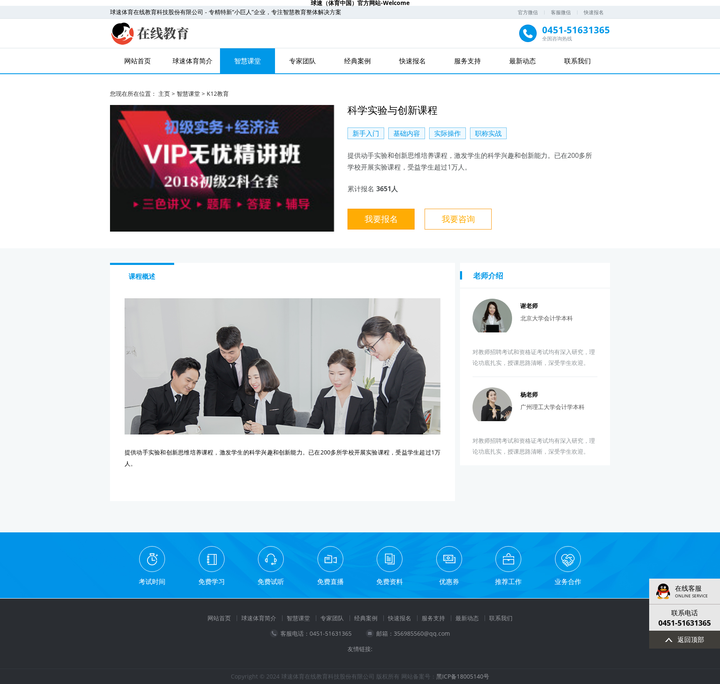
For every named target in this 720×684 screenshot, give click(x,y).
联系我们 (577, 60)
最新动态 (522, 60)
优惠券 (449, 581)
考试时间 (152, 581)
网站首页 (137, 60)
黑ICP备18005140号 (462, 676)
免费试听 (271, 581)
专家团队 (302, 60)
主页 (164, 93)
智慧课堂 (247, 60)
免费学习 (211, 581)
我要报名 (381, 219)
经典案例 (357, 60)
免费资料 (389, 581)
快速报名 (594, 12)
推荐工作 (508, 581)
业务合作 (568, 581)
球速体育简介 (192, 60)
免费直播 (330, 581)
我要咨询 (458, 219)
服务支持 (467, 60)
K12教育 (218, 93)
